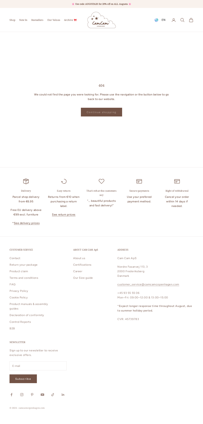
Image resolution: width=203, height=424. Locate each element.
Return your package (24, 264)
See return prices (64, 214)
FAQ (13, 284)
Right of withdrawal (177, 190)
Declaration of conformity (27, 315)
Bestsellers (37, 20)
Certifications (82, 264)
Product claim (19, 271)
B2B (12, 328)
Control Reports (20, 322)
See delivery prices (27, 223)
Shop (12, 20)
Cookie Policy (19, 297)
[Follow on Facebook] (11, 395)
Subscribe (23, 378)
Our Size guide (83, 278)
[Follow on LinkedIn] (63, 395)
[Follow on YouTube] (42, 395)
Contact (15, 258)
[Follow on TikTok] (53, 395)
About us (79, 258)
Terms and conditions (24, 278)
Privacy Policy (19, 291)
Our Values (53, 20)
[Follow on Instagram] (22, 395)
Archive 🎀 (70, 20)
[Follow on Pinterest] (32, 395)
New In (23, 20)
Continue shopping (102, 112)
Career (77, 271)
